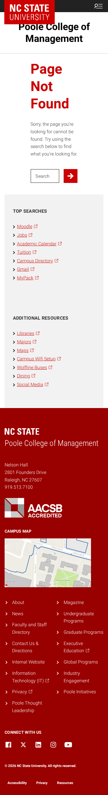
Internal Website (28, 662)
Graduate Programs (83, 632)
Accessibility (17, 783)
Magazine (74, 602)
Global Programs (81, 662)
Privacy (42, 783)
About (18, 602)
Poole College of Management (54, 32)
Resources (65, 783)
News (17, 613)
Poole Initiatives (80, 691)
